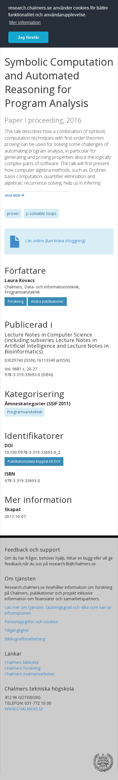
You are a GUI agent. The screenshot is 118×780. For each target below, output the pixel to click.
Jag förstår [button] (28, 37)
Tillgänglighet (17, 630)
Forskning (15, 301)
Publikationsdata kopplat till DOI (34, 461)
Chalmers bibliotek (22, 662)
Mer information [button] (25, 22)
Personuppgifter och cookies (31, 621)
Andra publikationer (47, 301)
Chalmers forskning (22, 668)
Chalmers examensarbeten (29, 674)
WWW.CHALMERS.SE (24, 708)
